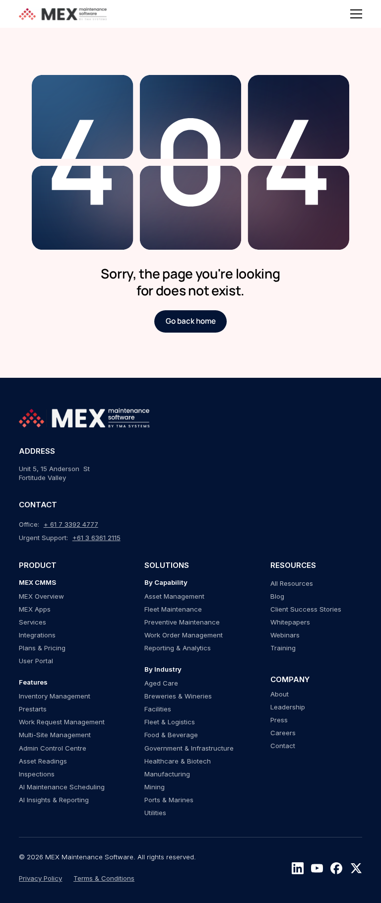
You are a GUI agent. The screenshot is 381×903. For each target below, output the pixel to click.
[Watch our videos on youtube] (317, 868)
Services (32, 622)
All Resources (291, 583)
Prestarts (33, 709)
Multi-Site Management (55, 735)
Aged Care (161, 683)
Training (283, 648)
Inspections (37, 774)
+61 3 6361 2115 (96, 538)
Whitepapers (290, 622)
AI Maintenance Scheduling (62, 787)
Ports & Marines (168, 800)
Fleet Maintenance (173, 609)
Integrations (37, 635)
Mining (154, 787)
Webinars (285, 635)
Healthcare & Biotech (177, 761)
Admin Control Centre (52, 748)
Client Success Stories (305, 609)
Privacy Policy (40, 878)
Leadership (287, 707)
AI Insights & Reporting (54, 800)
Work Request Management (62, 722)
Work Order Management (183, 635)
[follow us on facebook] (336, 868)
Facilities (157, 709)
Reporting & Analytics (177, 648)
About (279, 694)
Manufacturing (167, 774)
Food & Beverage (171, 735)
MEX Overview (41, 596)
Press (279, 720)
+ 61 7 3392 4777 (71, 524)
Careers (283, 733)
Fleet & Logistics (169, 722)
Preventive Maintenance (182, 622)
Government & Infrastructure (189, 748)
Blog (277, 596)
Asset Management (174, 596)
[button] (356, 13)
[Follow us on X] (356, 868)
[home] (64, 13)
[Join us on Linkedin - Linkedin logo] (298, 868)
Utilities (155, 813)
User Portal (36, 661)
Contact (282, 746)
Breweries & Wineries (178, 696)
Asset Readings (43, 761)
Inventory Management (54, 696)
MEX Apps (35, 609)
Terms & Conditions (103, 878)
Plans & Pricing (42, 648)
